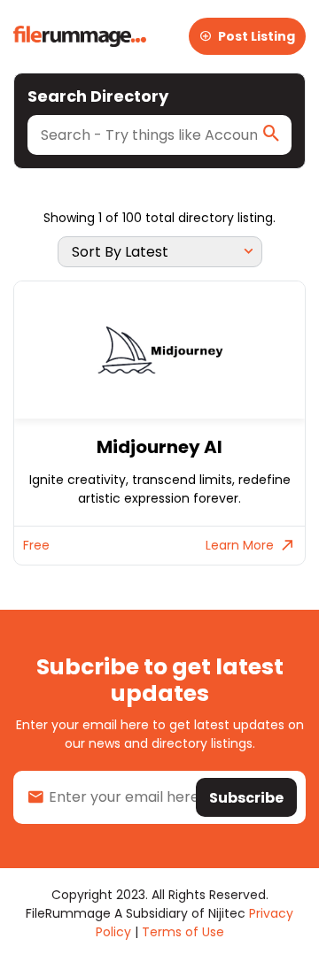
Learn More (240, 545)
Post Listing (256, 36)
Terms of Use (183, 932)
